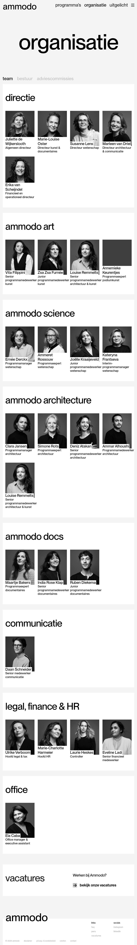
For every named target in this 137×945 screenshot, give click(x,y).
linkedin (117, 931)
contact (73, 941)
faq (92, 927)
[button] (132, 5)
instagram (118, 927)
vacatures (96, 935)
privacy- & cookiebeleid (46, 941)
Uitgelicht (119, 5)
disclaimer (28, 941)
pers (93, 931)
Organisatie (95, 5)
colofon (63, 941)
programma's (68, 5)
